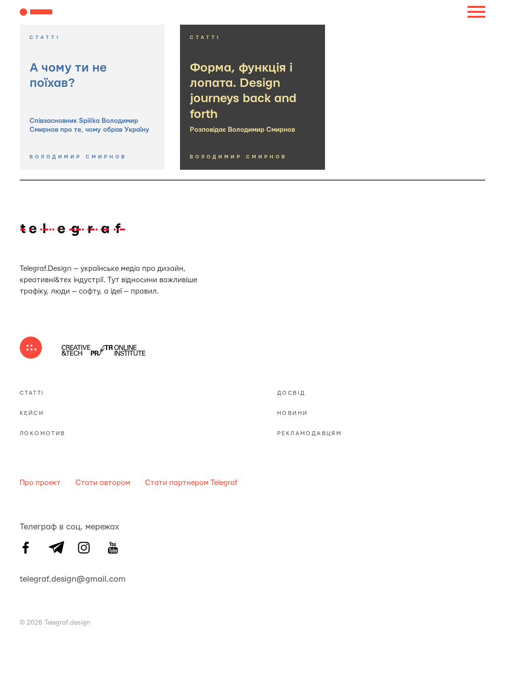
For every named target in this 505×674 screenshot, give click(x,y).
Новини (292, 413)
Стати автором (102, 483)
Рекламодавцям (309, 433)
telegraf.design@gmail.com (26, 578)
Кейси (32, 413)
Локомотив (43, 433)
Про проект (40, 483)
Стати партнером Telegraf (191, 483)
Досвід (291, 393)
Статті (32, 393)
